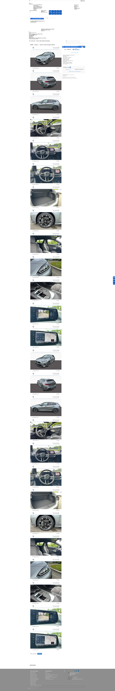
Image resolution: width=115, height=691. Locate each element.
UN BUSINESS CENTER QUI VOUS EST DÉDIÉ (47, 29)
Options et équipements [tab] (33, 653)
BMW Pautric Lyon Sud (33, 677)
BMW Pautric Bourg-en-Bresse (34, 679)
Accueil (30, 33)
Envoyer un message (79, 69)
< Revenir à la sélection (82, 45)
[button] (76, 6)
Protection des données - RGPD (49, 679)
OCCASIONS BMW (31, 35)
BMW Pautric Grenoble (33, 680)
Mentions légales (47, 673)
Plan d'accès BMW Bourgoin (37, 6)
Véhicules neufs (31, 37)
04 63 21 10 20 (68, 69)
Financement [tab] (39, 653)
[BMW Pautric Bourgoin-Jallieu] (84, 3)
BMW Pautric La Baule (33, 684)
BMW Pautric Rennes (33, 672)
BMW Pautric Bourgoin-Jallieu (34, 678)
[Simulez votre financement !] (74, 53)
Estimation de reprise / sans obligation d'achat (75, 71)
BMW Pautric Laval (32, 673)
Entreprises (42, 30)
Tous (50, 11)
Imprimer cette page (32, 665)
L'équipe (34, 9)
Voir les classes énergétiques (37, 18)
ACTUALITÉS (31, 36)
